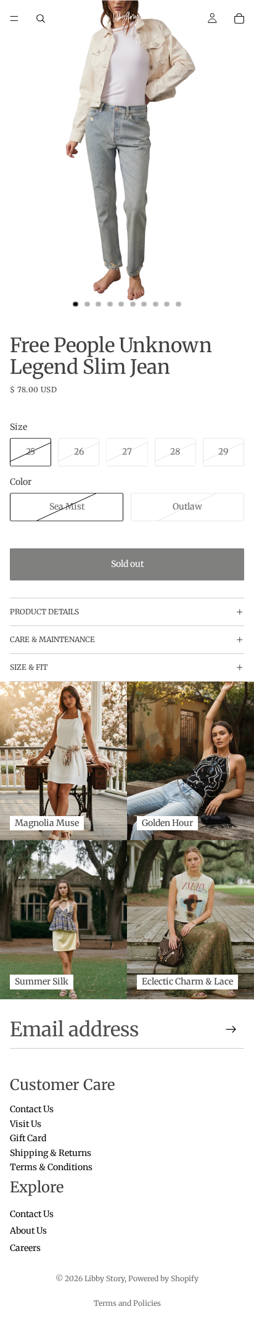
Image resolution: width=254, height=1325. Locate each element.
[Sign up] (231, 1029)
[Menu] (14, 18)
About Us (28, 1230)
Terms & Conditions (51, 1167)
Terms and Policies (127, 1303)
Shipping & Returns (50, 1152)
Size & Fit (28, 667)
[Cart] (239, 18)
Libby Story (104, 1278)
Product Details (44, 611)
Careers (25, 1247)
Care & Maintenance (52, 639)
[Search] (40, 18)
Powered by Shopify (163, 1278)
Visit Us (25, 1123)
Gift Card (28, 1138)
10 (178, 304)
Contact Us (32, 1109)
